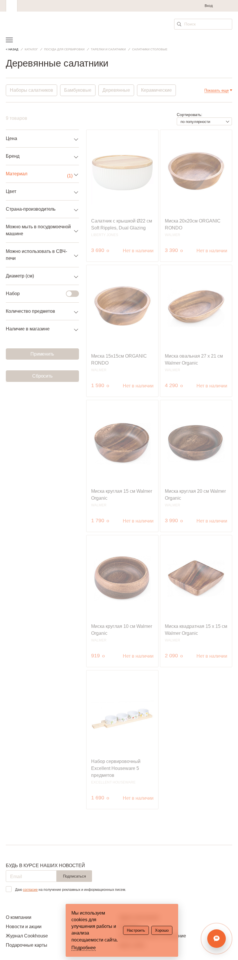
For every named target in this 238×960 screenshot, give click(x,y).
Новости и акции (24, 926)
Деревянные (116, 90)
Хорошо (162, 930)
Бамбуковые (77, 90)
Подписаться (74, 876)
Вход (209, 6)
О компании (18, 917)
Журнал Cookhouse (27, 935)
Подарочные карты (26, 945)
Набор (13, 293)
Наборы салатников (31, 90)
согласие (30, 890)
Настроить (136, 930)
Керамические (156, 90)
